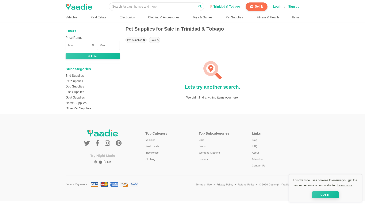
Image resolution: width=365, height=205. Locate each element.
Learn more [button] (344, 185)
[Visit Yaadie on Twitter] (88, 143)
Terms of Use (204, 184)
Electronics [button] (127, 17)
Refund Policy (246, 184)
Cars (201, 139)
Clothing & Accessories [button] (163, 17)
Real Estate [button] (98, 17)
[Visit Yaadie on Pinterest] (119, 143)
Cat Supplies (74, 81)
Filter (94, 56)
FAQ (254, 146)
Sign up (293, 6)
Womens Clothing (209, 152)
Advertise (257, 159)
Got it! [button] (326, 194)
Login (277, 6)
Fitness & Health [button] (267, 17)
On (109, 162)
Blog (254, 139)
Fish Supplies (75, 92)
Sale (154, 39)
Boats (202, 146)
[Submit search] (200, 6)
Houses (203, 159)
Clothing (150, 159)
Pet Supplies (135, 39)
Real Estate (152, 146)
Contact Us (258, 165)
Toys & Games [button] (202, 17)
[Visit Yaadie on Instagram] (108, 143)
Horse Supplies (76, 103)
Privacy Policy (225, 184)
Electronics (152, 152)
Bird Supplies (75, 75)
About (255, 152)
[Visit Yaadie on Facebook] (98, 143)
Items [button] (295, 17)
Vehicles (150, 139)
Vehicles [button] (71, 17)
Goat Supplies (75, 97)
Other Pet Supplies (78, 108)
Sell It (258, 6)
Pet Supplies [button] (234, 17)
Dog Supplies (75, 86)
